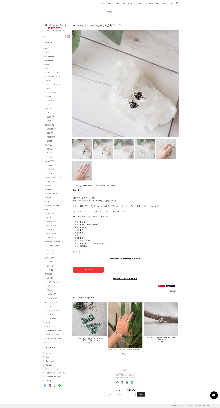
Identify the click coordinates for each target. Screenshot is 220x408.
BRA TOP (50, 266)
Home (101, 3)
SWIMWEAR (49, 258)
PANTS (49, 157)
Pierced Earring (53, 246)
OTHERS (48, 274)
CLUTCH (50, 213)
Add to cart (88, 269)
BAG (47, 210)
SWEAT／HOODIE (54, 85)
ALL (46, 48)
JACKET (50, 121)
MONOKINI (51, 270)
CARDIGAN (51, 93)
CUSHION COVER (54, 338)
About (109, 3)
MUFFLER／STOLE (54, 282)
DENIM (49, 149)
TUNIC (49, 81)
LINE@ (165, 3)
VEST (49, 105)
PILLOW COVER (53, 334)
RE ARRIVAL (49, 56)
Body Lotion (52, 306)
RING (49, 185)
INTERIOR (48, 322)
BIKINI (49, 262)
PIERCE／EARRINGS (55, 177)
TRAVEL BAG (52, 234)
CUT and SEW (52, 73)
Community (127, 3)
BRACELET (51, 189)
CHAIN (49, 201)
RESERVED (49, 60)
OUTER (48, 109)
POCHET (50, 230)
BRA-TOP (50, 101)
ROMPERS (51, 137)
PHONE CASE (52, 298)
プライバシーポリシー (54, 369)
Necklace (50, 254)
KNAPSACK (51, 226)
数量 (74, 252)
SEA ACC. (51, 173)
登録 (141, 394)
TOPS (47, 68)
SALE (47, 64)
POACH (50, 290)
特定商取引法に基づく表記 (56, 373)
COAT (49, 113)
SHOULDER (51, 222)
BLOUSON (51, 117)
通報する (172, 292)
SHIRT (49, 97)
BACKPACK (51, 238)
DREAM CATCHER (54, 330)
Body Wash (51, 318)
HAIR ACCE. (52, 294)
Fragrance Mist (53, 310)
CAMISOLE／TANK (54, 76)
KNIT (49, 89)
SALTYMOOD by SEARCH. (55, 242)
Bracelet (50, 250)
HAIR (49, 197)
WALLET (50, 278)
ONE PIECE (49, 125)
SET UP (50, 133)
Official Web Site (152, 3)
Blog (117, 3)
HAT (48, 286)
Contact (139, 3)
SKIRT (49, 153)
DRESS (49, 141)
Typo (47, 342)
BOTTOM (48, 145)
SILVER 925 (51, 165)
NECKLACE (51, 181)
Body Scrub (51, 314)
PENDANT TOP (53, 205)
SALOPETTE (51, 129)
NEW (47, 52)
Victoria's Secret (51, 302)
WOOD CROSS (52, 326)
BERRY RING (52, 193)
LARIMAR (50, 169)
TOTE (49, 218)
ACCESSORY (50, 161)
